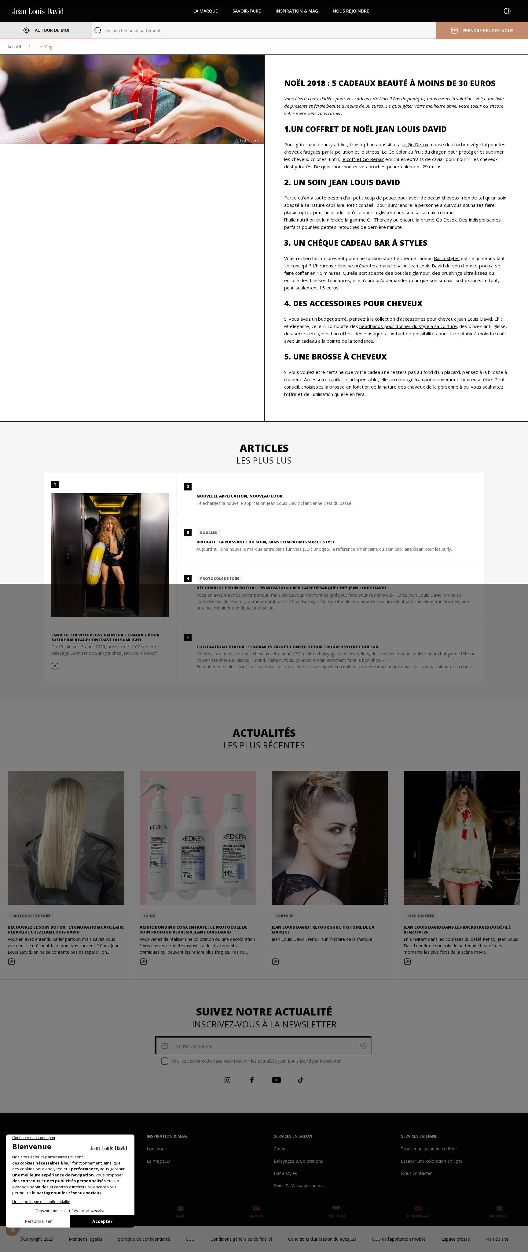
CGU (190, 1239)
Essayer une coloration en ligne (432, 1161)
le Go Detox (415, 144)
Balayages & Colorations (298, 1161)
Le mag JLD (158, 1161)
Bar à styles (285, 1173)
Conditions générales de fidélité (242, 1239)
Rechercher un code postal (131, 30)
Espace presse (456, 1239)
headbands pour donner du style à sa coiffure (408, 326)
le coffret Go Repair (363, 159)
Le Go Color (394, 152)
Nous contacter (416, 1173)
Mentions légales (85, 1239)
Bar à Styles (447, 258)
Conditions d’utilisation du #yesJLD (322, 1239)
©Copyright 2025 (36, 1239)
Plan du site (497, 1239)
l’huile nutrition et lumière (311, 220)
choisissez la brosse (323, 387)
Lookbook (157, 1149)
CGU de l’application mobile (399, 1239)
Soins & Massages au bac (299, 1185)
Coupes (281, 1149)
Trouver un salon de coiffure (429, 1149)
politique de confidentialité (144, 1239)
